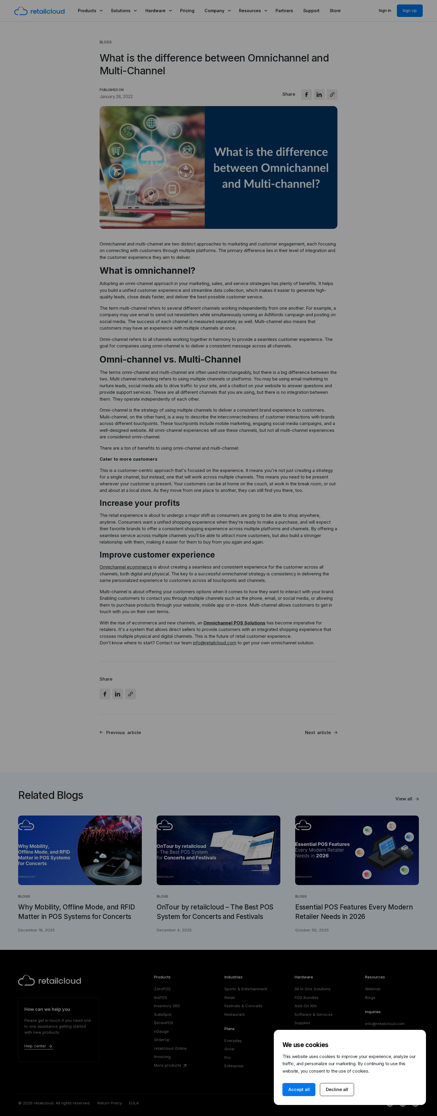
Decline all (337, 1089)
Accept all (299, 1089)
